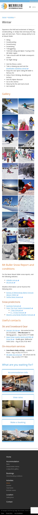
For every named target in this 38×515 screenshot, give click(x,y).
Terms (2, 513)
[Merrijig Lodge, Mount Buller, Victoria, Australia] (11, 9)
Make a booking (17, 422)
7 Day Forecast (16, 310)
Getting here (10, 497)
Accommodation (12, 461)
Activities (9, 480)
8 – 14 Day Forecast (17, 313)
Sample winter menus (12, 466)
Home (8, 457)
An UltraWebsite (19, 513)
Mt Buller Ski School (13, 355)
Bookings (10, 473)
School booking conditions (14, 476)
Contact (9, 502)
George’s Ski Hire (12, 330)
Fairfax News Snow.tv (13, 297)
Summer (8, 485)
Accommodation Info (18, 372)
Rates (8, 464)
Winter (8, 483)
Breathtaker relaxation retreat (16, 68)
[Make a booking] (18, 433)
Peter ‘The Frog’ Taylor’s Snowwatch (18, 308)
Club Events (9, 488)
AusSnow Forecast (12, 306)
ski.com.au (10, 282)
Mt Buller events (11, 490)
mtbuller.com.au (11, 280)
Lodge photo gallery (12, 469)
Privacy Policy (9, 513)
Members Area (34, 1)
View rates (18, 397)
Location (9, 495)
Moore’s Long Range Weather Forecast (19, 315)
